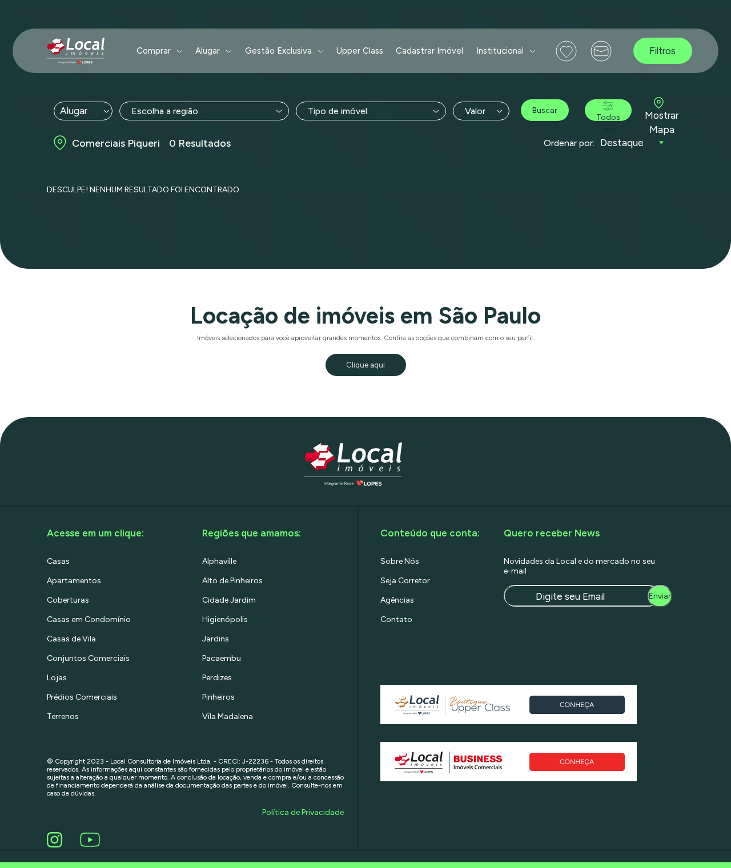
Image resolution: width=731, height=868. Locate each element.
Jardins (215, 639)
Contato (396, 619)
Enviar (660, 596)
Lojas (57, 678)
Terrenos (63, 716)
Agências (397, 600)
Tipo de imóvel (337, 111)
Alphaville (219, 561)
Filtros (662, 50)
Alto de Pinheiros (232, 581)
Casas (58, 561)
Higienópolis (225, 619)
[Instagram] (56, 839)
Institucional (500, 51)
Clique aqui (365, 365)
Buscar (544, 110)
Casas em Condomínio (89, 619)
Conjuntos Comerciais (88, 658)
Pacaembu (221, 658)
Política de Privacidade (303, 812)
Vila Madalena (227, 716)
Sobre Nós (399, 561)
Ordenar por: (569, 143)
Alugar (207, 51)
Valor (475, 111)
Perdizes (217, 678)
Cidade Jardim (229, 600)
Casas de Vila (71, 639)
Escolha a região (164, 111)
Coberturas (68, 600)
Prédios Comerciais (82, 697)
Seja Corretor (405, 581)
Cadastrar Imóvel (429, 51)
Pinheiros (218, 697)
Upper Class (359, 51)
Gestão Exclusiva (278, 51)
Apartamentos (74, 581)
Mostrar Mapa (661, 123)
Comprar (153, 51)
